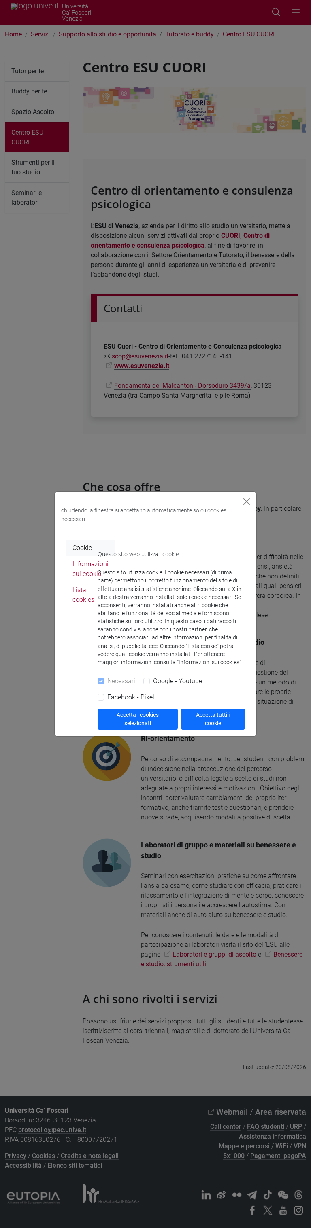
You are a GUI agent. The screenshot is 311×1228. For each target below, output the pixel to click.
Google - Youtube (177, 681)
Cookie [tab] (82, 548)
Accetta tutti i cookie (213, 718)
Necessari (121, 681)
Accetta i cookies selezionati (138, 718)
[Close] (246, 501)
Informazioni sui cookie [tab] (90, 569)
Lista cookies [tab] (83, 594)
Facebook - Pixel (130, 697)
